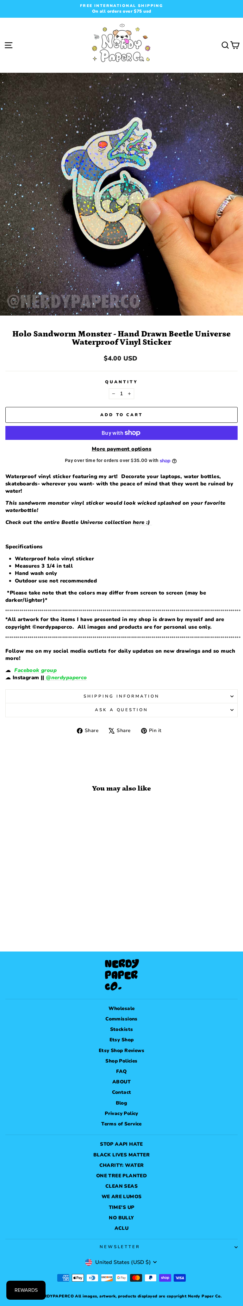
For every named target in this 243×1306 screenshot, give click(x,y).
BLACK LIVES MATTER (121, 1155)
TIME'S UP (121, 1207)
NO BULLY (121, 1218)
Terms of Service (121, 1124)
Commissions (121, 1019)
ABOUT (121, 1082)
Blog (122, 1103)
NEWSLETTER (120, 1247)
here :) (142, 522)
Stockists (121, 1029)
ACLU (122, 1228)
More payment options (121, 449)
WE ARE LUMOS (122, 1196)
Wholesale (122, 1008)
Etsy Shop (121, 1040)
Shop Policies (121, 1061)
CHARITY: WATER (121, 1165)
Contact (121, 1092)
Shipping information (121, 696)
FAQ (121, 1071)
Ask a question (121, 710)
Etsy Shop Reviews (121, 1050)
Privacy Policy (121, 1113)
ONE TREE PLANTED (121, 1176)
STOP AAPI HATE (121, 1144)
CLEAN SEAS (121, 1186)
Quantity (121, 382)
